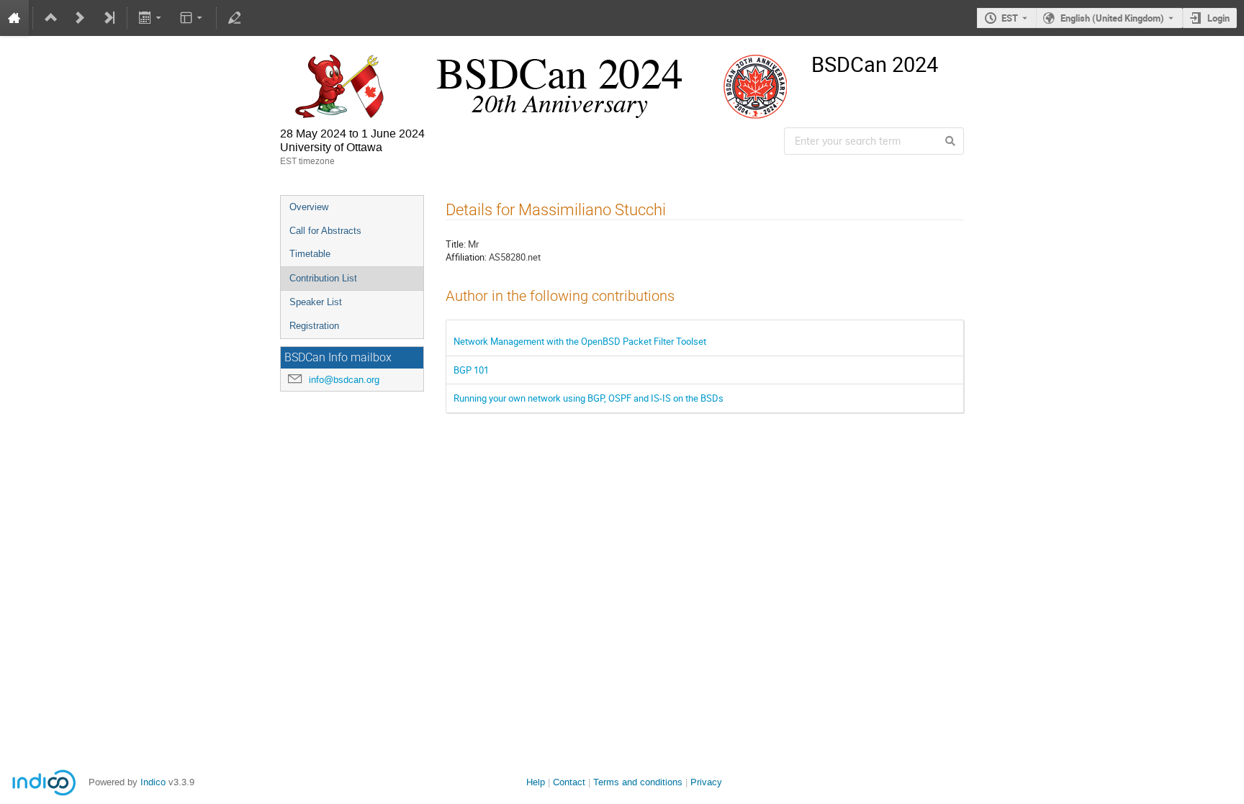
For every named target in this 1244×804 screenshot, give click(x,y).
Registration (314, 325)
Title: (456, 244)
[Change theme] (191, 18)
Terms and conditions (637, 782)
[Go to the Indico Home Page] (14, 18)
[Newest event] (108, 18)
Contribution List (323, 278)
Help (535, 782)
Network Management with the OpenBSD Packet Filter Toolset (580, 341)
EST (1009, 18)
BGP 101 (471, 369)
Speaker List (315, 302)
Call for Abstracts (325, 230)
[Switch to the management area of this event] (234, 18)
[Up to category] (51, 18)
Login (1218, 18)
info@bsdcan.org (344, 380)
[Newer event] (80, 18)
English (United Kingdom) (1112, 18)
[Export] (151, 18)
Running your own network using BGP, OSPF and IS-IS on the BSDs (589, 398)
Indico (153, 782)
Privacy (706, 782)
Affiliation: (466, 256)
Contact (569, 782)
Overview (308, 207)
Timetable (309, 253)
